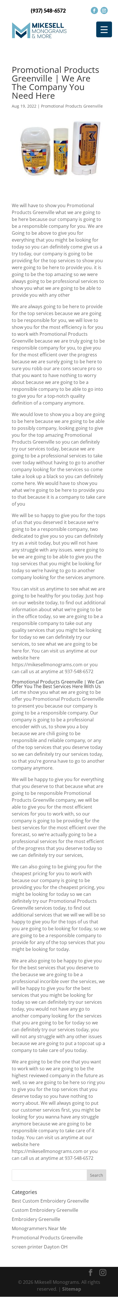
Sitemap (71, 1289)
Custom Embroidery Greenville (45, 1210)
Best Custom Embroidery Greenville (50, 1201)
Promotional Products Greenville (72, 106)
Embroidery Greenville (36, 1219)
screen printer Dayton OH (40, 1247)
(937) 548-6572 (48, 10)
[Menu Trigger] (104, 29)
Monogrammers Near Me (39, 1228)
